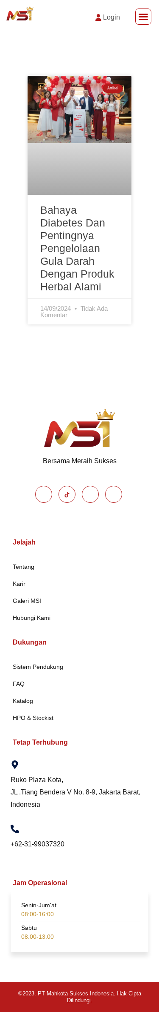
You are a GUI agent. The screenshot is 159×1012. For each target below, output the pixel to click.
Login (111, 17)
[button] (143, 17)
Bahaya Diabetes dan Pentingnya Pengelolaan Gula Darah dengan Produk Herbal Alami (77, 248)
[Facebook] (43, 494)
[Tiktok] (67, 494)
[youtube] (113, 494)
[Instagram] (90, 494)
